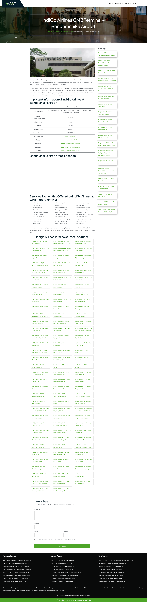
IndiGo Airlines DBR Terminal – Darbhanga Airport (40, 431)
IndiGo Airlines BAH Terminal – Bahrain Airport (83, 424)
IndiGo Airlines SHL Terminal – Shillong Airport (61, 257)
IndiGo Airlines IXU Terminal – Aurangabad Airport (83, 242)
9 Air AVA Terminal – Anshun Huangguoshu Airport (17, 560)
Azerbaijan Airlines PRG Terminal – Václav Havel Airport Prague (106, 171)
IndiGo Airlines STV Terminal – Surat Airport (83, 279)
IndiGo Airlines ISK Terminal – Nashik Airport (40, 475)
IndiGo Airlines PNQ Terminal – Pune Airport (83, 431)
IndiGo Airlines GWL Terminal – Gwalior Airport (40, 279)
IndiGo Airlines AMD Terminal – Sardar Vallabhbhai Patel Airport (40, 337)
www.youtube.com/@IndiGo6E (70, 150)
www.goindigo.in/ (70, 136)
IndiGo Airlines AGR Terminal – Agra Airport (61, 344)
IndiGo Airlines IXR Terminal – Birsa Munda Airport (40, 293)
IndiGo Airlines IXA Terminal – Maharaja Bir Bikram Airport (83, 395)
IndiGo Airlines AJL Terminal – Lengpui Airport (61, 337)
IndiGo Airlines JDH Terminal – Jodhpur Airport (83, 264)
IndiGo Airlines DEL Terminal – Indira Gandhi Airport (61, 475)
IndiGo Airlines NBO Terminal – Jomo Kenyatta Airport (62, 468)
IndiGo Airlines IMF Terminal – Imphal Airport (40, 257)
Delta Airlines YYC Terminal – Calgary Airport (15, 578)
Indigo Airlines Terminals (67, 31)
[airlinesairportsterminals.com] (11, 3)
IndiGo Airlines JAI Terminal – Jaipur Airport (83, 351)
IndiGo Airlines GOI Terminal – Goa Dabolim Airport (61, 482)
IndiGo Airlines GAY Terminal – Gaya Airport (61, 460)
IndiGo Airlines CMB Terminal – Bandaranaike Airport (62, 431)
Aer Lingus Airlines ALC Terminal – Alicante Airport (17, 569)
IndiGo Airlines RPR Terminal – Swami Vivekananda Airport (83, 468)
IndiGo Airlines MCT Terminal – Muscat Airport (83, 344)
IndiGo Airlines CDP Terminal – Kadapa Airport (83, 373)
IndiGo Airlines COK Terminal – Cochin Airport (83, 337)
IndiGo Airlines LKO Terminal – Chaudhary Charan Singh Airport (40, 410)
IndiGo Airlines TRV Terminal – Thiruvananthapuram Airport (83, 329)
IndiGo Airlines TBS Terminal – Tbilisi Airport (61, 329)
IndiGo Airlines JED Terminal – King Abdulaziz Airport (83, 417)
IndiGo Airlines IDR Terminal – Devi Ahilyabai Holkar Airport (61, 242)
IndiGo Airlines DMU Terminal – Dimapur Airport (62, 264)
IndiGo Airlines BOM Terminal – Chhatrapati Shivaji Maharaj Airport (40, 490)
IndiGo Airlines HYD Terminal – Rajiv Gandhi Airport (40, 322)
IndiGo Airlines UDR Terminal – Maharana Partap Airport (40, 271)
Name (36, 523)
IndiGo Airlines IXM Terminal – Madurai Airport (83, 271)
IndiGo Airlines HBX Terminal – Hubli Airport (40, 300)
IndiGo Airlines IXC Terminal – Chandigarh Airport (40, 468)
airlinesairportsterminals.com (70, 595)
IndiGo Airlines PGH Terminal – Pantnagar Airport (62, 417)
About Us (128, 3)
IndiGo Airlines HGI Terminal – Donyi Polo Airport (83, 388)
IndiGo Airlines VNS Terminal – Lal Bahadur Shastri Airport (83, 409)
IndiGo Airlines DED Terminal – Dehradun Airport (40, 417)
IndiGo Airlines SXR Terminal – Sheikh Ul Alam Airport (83, 293)
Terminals (118, 3)
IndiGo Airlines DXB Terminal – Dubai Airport (83, 460)
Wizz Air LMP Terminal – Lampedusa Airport (111, 566)
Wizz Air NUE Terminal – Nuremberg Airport (111, 575)
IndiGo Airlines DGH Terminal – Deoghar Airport (83, 475)
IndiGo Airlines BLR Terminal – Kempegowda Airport (61, 453)
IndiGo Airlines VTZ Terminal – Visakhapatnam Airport (61, 388)
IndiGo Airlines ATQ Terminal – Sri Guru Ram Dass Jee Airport (40, 264)
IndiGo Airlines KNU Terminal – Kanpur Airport (61, 402)
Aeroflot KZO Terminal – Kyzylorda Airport (62, 560)
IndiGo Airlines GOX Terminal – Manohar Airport (62, 279)
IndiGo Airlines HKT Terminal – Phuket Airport (40, 359)
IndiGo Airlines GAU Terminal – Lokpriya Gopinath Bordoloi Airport (40, 482)
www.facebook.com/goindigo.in (70, 143)
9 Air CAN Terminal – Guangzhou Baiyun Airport (16, 572)
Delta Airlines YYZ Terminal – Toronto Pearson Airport (18, 563)
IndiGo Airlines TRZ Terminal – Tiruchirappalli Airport (61, 395)
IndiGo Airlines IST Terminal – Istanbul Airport (83, 482)
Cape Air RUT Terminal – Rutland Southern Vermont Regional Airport (105, 63)
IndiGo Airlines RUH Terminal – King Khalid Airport (40, 439)
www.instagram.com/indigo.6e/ (70, 147)
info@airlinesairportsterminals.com (54, 590)
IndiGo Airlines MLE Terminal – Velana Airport (83, 366)
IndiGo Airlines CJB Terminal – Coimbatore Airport (61, 271)
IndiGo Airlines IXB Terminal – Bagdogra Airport (83, 402)
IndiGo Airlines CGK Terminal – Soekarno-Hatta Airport (40, 446)
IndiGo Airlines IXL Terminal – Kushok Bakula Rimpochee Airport (40, 315)
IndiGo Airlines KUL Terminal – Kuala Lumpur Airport (83, 439)
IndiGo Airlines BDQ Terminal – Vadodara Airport (40, 286)
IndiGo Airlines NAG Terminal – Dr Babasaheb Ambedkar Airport (62, 249)
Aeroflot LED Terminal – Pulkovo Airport (62, 563)
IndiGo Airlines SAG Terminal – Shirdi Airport (83, 249)
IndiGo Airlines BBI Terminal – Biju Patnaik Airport (83, 257)
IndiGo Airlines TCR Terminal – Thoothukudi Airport (61, 490)
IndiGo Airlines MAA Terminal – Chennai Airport (61, 315)
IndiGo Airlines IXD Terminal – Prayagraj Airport (61, 409)
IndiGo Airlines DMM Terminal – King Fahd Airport (40, 460)
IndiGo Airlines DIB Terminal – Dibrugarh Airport (61, 446)
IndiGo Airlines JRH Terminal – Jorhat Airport (40, 453)
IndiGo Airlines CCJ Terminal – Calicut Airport (83, 322)
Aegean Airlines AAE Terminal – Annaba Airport (16, 566)
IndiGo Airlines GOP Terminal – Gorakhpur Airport (83, 308)
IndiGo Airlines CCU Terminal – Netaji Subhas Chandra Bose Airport (83, 446)
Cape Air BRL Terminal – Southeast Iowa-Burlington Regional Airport (106, 88)
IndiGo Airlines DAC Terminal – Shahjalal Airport (62, 359)
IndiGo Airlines (82, 80)
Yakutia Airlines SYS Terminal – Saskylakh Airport (112, 563)
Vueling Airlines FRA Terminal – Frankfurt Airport (112, 581)
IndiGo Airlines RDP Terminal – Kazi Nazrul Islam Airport (40, 395)
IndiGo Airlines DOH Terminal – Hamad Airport (40, 308)
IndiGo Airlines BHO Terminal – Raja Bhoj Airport (83, 315)
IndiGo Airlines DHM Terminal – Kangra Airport (83, 286)
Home (111, 3)
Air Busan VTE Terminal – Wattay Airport (62, 581)
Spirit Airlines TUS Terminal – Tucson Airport (15, 581)
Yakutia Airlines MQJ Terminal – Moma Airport (111, 572)
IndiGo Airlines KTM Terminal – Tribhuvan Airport (61, 366)
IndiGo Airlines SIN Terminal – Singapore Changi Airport (61, 424)
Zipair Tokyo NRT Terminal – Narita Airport (110, 578)
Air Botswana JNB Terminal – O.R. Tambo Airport (64, 575)
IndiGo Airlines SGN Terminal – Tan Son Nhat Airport (40, 366)
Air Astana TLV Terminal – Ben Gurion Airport (63, 578)
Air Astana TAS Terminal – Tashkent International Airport (66, 572)
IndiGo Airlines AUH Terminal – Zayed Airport (40, 424)
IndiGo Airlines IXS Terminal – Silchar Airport (83, 453)
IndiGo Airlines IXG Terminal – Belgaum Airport (61, 293)
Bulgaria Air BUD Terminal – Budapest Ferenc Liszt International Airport (106, 153)
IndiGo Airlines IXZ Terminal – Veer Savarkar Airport (61, 373)
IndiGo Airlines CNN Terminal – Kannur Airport (62, 308)
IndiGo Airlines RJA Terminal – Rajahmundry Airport (61, 380)
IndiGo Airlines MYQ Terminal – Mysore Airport (62, 300)
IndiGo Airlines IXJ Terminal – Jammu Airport (61, 286)
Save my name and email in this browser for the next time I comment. (55, 539)
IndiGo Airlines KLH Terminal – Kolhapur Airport (40, 249)
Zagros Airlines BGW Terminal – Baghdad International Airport (116, 560)
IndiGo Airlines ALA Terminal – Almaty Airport (40, 329)
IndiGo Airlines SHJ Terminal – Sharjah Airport (83, 359)
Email (36, 531)
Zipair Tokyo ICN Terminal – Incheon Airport (111, 569)
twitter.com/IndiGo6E (70, 140)
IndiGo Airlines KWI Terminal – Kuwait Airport (40, 344)
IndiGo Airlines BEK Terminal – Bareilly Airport (40, 402)
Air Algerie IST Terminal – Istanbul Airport (62, 569)
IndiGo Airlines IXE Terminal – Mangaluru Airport (83, 300)
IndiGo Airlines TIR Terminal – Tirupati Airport (83, 380)
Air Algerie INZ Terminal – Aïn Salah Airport (62, 566)
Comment (37, 509)
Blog (134, 3)
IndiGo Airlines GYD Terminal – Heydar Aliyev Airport (40, 373)
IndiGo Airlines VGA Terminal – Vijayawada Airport (40, 388)
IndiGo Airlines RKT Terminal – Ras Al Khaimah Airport (61, 322)
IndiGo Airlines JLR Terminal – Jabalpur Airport (40, 242)
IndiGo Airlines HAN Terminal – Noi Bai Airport (62, 351)
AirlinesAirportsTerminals (53, 31)
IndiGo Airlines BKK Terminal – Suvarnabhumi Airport (61, 439)
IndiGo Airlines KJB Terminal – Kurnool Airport (40, 380)
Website (65, 531)
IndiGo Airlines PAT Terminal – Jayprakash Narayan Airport (40, 351)
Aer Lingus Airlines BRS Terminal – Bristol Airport (16, 575)
